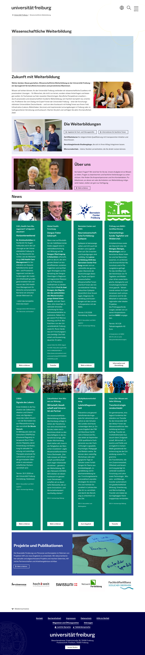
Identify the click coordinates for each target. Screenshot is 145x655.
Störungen (88, 623)
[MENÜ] (136, 8)
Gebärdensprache (82, 627)
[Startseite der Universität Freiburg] (31, 8)
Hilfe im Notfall (102, 618)
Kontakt (39, 618)
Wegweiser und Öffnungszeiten (66, 623)
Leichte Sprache (64, 627)
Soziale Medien (72, 647)
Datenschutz (86, 618)
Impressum (71, 618)
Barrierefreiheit (54, 618)
